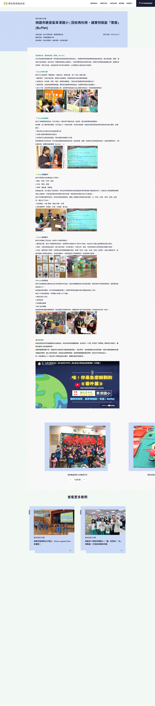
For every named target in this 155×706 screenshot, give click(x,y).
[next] (84, 480)
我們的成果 (113, 3)
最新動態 (121, 3)
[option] (77, 449)
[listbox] (77, 449)
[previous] (71, 480)
